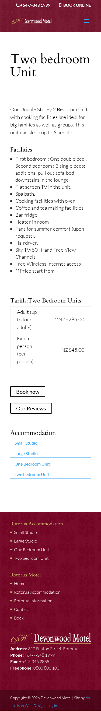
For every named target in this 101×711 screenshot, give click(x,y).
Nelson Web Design (28, 705)
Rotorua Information (33, 600)
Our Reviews (31, 408)
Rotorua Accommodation (37, 592)
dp (88, 697)
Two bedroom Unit (32, 474)
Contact (21, 609)
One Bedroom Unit (32, 463)
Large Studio (26, 453)
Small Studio (26, 442)
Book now (27, 391)
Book (19, 618)
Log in (52, 705)
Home (19, 583)
